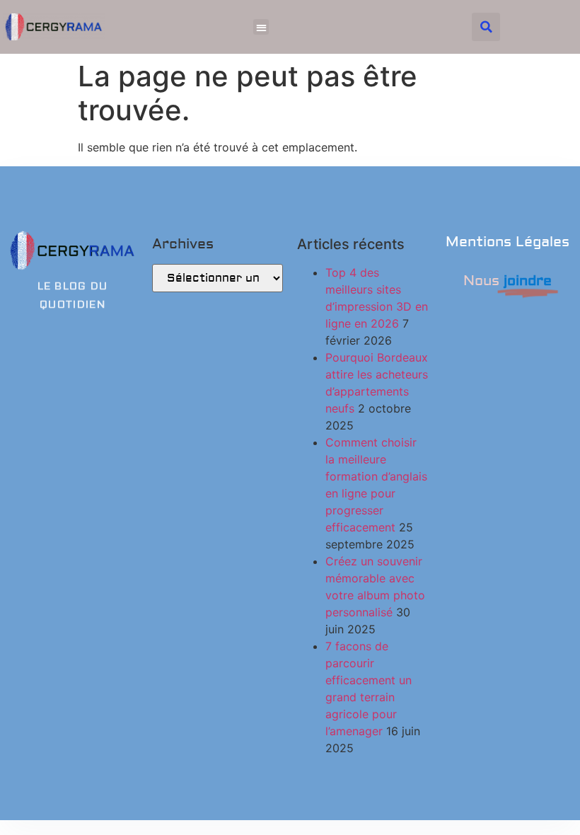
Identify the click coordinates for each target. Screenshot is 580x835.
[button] (261, 27)
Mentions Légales (507, 241)
